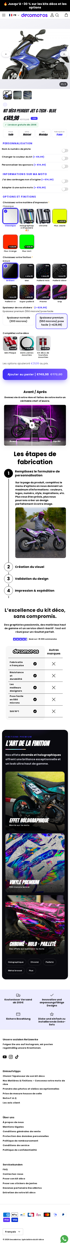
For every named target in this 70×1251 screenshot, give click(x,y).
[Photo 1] (7, 95)
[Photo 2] (17, 95)
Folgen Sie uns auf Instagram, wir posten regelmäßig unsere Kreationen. (28, 1046)
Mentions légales (13, 1126)
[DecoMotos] (34, 15)
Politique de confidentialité (20, 1150)
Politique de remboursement (20, 1140)
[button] (14, 15)
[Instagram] (11, 1057)
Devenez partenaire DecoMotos (22, 1188)
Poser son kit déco (14, 1178)
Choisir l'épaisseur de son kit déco (24, 1076)
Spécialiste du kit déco (33, 1239)
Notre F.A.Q (9, 1098)
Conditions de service (16, 1145)
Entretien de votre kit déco (19, 1192)
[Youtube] (5, 1057)
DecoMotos (15, 1239)
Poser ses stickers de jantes (20, 1183)
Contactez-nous (13, 1174)
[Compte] (51, 15)
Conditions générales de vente (22, 1131)
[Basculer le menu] (3, 15)
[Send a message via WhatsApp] (64, 1239)
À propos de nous (13, 1122)
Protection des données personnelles (26, 1136)
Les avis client (11, 1102)
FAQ (5, 1169)
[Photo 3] (27, 95)
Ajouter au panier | (35, 374)
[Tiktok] (17, 1057)
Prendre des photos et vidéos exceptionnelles (31, 1088)
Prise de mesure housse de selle (22, 1093)
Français (10, 1231)
